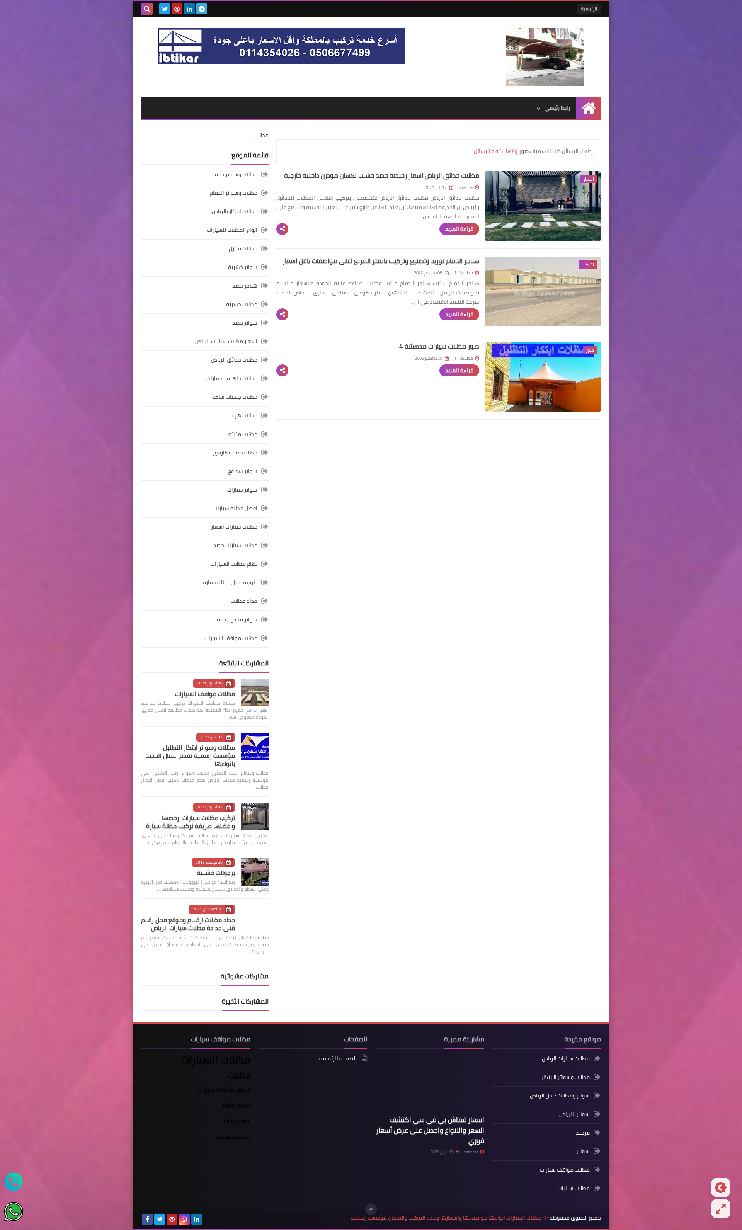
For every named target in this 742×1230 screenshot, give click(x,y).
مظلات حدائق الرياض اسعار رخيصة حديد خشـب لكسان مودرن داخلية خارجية (381, 175)
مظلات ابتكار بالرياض (234, 211)
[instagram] (184, 1219)
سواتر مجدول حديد (236, 619)
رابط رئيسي (557, 108)
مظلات (261, 135)
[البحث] (147, 9)
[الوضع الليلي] (720, 1187)
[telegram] (201, 8)
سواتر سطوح (242, 471)
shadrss (471, 1152)
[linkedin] (189, 8)
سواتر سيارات (242, 490)
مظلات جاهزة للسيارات (231, 378)
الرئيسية (589, 8)
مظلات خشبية (241, 304)
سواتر (583, 1151)
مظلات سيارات (574, 1188)
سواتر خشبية (242, 267)
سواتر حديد (244, 323)
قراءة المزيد (459, 229)
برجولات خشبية (216, 872)
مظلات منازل (243, 248)
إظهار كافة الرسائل (495, 151)
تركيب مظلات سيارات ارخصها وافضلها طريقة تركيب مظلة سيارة (190, 822)
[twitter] (164, 8)
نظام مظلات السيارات (234, 564)
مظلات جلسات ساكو (234, 397)
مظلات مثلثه (242, 434)
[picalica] (209, 1219)
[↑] (371, 1209)
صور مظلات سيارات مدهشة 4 (439, 346)
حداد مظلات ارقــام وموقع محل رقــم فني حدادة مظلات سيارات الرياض (188, 924)
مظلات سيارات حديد (235, 545)
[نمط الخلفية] (720, 1208)
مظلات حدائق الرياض (234, 360)
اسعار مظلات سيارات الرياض (226, 341)
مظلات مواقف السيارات (230, 638)
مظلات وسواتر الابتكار (565, 1077)
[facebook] (147, 1219)
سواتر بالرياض (574, 1114)
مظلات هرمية (241, 415)
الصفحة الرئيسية (338, 1059)
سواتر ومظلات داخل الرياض (560, 1095)
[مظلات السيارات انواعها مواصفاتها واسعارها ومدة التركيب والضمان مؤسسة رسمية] (545, 57)
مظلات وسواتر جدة (236, 174)
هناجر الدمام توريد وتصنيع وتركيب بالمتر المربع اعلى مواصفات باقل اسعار (381, 261)
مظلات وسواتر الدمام (233, 193)
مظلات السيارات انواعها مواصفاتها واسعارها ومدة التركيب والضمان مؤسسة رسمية (446, 1218)
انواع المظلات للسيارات (232, 230)
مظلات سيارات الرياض (566, 1059)
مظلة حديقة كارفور (235, 452)
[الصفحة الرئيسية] (588, 108)
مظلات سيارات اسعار (234, 527)
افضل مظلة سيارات (235, 508)
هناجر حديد (244, 286)
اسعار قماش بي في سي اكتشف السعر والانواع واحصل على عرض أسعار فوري (430, 1130)
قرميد (583, 1133)
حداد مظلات (244, 601)
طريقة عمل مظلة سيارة (230, 582)
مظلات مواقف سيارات (565, 1170)
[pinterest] (177, 8)
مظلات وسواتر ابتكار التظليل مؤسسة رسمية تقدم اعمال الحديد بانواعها (190, 755)
